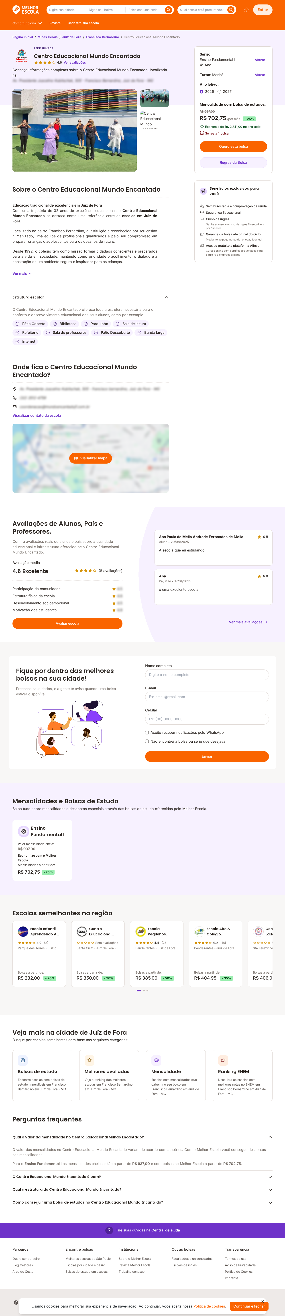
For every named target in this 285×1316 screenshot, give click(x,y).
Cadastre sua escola (83, 23)
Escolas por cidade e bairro (85, 1265)
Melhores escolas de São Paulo (88, 1258)
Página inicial (22, 37)
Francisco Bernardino (102, 37)
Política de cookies (209, 1306)
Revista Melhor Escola (135, 1265)
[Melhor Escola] (25, 9)
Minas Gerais (48, 37)
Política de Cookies (238, 1271)
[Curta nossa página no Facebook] (16, 1302)
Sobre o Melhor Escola (135, 1258)
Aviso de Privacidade (240, 1265)
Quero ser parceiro (26, 1258)
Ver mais (19, 273)
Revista (55, 23)
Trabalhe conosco (132, 1271)
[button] (142, 1230)
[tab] (139, 990)
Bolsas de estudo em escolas (86, 1271)
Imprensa (231, 1278)
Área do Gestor (23, 1271)
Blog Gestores (22, 1265)
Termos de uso (235, 1258)
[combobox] (66, 10)
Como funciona (24, 23)
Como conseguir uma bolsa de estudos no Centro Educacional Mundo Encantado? (87, 1202)
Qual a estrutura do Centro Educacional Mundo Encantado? (66, 1189)
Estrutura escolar (28, 297)
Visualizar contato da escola (36, 415)
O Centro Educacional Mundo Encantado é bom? (56, 1176)
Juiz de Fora (71, 37)
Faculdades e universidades (192, 1258)
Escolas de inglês (184, 1265)
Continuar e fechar (249, 1306)
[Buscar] (168, 9)
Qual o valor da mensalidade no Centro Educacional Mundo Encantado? (78, 1137)
